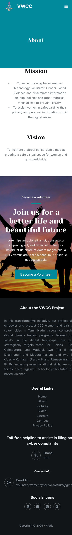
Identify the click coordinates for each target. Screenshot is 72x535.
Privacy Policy (42, 425)
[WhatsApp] (57, 506)
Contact (42, 420)
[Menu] (66, 6)
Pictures (42, 406)
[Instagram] (37, 506)
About (42, 401)
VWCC (24, 6)
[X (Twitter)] (27, 506)
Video (42, 411)
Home (42, 396)
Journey (42, 415)
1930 (46, 458)
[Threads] (47, 506)
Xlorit (49, 525)
